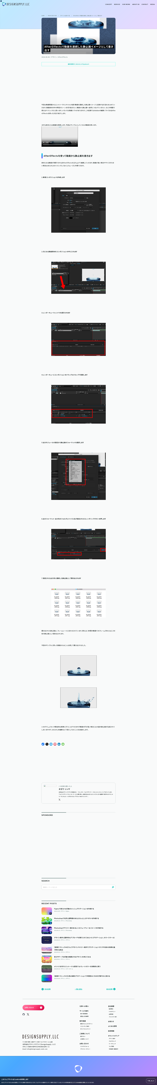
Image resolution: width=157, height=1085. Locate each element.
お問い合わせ (84, 1043)
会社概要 (111, 1006)
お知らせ (111, 1021)
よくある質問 (112, 1026)
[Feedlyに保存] (63, 744)
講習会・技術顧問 (84, 1016)
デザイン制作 (112, 1038)
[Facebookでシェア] (43, 744)
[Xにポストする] (47, 744)
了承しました (150, 1081)
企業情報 (111, 1014)
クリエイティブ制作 (84, 1026)
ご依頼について (85, 1033)
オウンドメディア (113, 1036)
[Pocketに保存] (55, 744)
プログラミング (112, 1041)
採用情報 (111, 1031)
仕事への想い (84, 1006)
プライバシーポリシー (85, 1049)
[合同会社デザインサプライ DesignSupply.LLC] (15, 4)
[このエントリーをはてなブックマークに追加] (51, 744)
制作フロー (83, 1036)
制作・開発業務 (83, 1013)
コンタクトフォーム (84, 1046)
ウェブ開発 (111, 1046)
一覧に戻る (78, 989)
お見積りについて (84, 1039)
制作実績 (83, 1021)
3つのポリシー (112, 1011)
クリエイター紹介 (113, 1016)
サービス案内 (84, 1011)
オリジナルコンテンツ (85, 1029)
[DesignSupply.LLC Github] (24, 1015)
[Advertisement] (78, 84)
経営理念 (111, 1009)
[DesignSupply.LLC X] (28, 1015)
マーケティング (112, 1043)
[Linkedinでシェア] (59, 744)
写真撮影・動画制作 (113, 1049)
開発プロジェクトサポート (86, 1023)
